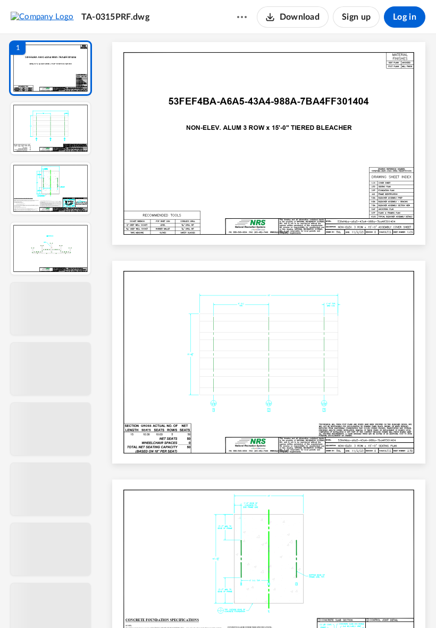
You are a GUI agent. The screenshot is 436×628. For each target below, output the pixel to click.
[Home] (42, 16)
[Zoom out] (270, 602)
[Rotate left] (327, 601)
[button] (50, 68)
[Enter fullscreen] (366, 601)
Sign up (356, 17)
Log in (404, 17)
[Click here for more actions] (242, 17)
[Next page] (247, 602)
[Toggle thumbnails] (171, 601)
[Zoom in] (306, 602)
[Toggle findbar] (190, 601)
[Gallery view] (347, 601)
